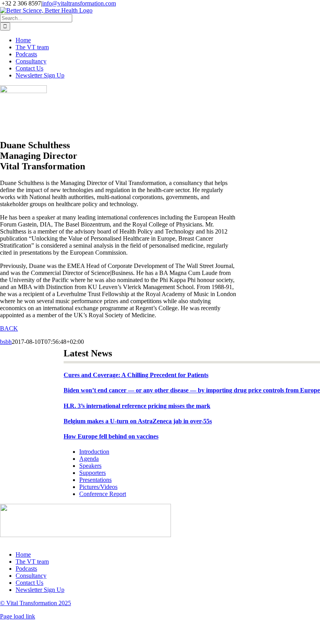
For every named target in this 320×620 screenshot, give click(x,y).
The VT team (32, 561)
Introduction (94, 451)
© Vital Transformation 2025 (35, 603)
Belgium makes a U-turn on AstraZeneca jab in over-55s (138, 421)
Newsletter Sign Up (40, 589)
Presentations (95, 479)
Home (23, 554)
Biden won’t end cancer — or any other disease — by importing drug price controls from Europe (192, 390)
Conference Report (102, 494)
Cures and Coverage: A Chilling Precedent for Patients (136, 375)
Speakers (90, 465)
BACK (9, 328)
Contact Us (29, 582)
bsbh (6, 341)
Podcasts (26, 568)
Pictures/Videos (98, 486)
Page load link (17, 616)
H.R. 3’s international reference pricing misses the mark (137, 406)
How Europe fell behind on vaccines (111, 436)
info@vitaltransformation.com (79, 3)
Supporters (92, 472)
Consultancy (31, 575)
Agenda (89, 458)
